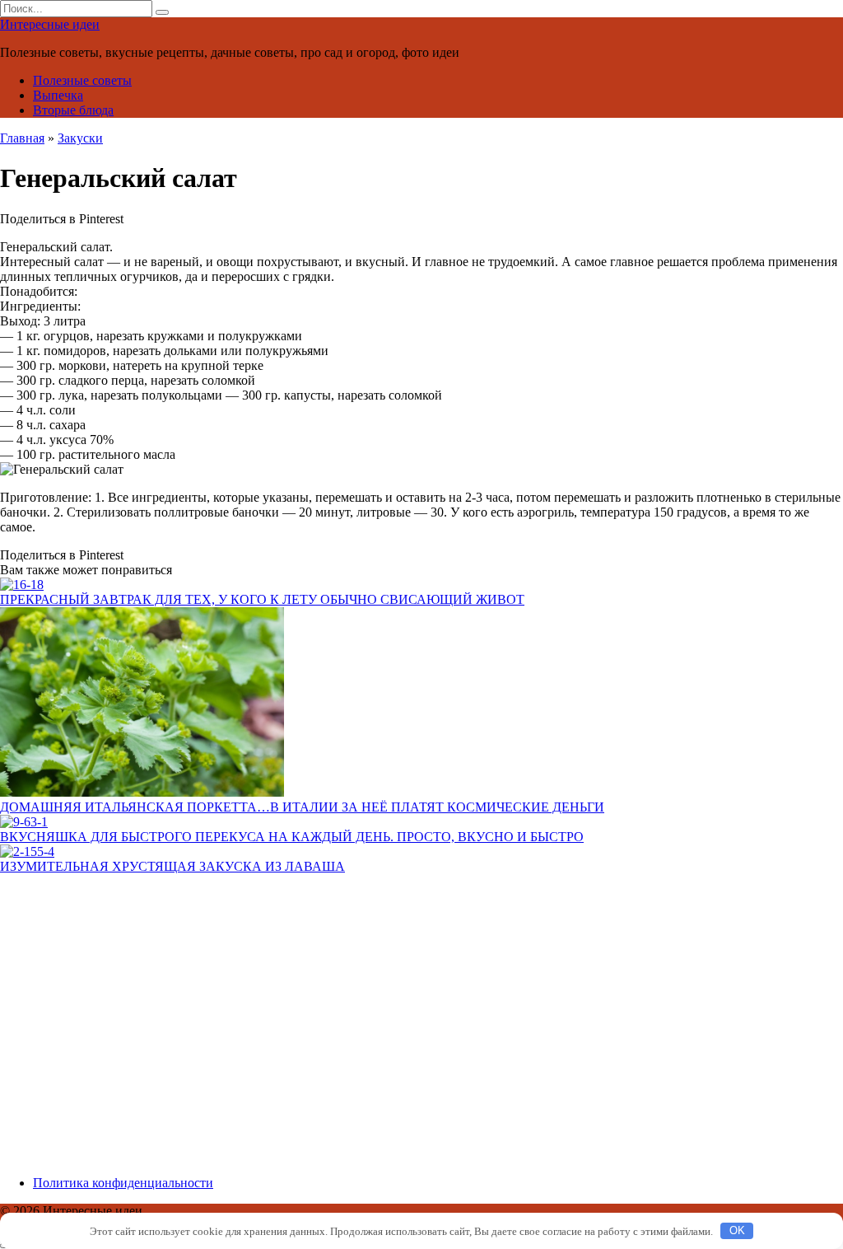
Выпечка (58, 95)
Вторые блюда (73, 110)
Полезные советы (82, 80)
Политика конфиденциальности (123, 1183)
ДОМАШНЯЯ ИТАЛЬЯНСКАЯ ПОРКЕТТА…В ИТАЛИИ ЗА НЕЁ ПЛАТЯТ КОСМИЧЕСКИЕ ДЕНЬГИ (302, 807)
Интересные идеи (50, 24)
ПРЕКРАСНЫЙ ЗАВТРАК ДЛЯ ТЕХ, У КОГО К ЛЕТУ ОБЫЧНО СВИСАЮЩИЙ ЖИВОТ (262, 599)
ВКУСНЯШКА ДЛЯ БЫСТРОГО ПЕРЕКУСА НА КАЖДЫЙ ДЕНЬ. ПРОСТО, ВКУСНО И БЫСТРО (292, 837)
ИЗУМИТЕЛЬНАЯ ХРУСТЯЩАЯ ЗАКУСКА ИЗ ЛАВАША (172, 866)
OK (737, 1230)
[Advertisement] (421, 1032)
